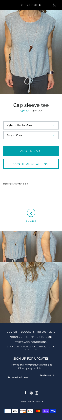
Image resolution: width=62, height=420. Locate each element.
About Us (16, 337)
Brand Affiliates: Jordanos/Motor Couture (31, 348)
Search (12, 331)
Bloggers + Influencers (38, 331)
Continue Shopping (31, 163)
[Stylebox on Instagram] (36, 392)
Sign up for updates (31, 358)
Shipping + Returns (39, 337)
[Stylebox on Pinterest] (31, 392)
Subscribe (45, 375)
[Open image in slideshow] (31, 52)
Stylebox (39, 401)
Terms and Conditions (31, 342)
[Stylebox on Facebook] (25, 392)
